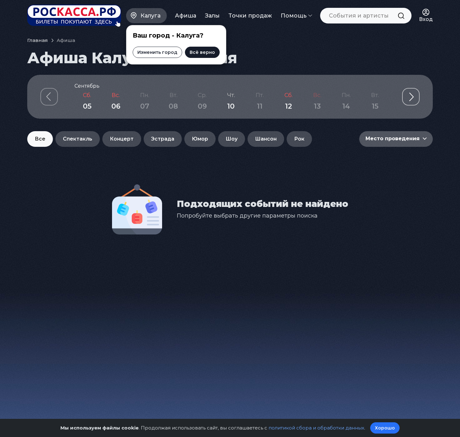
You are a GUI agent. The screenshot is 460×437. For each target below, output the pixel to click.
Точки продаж (250, 15)
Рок (299, 139)
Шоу (232, 139)
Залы (212, 15)
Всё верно (202, 52)
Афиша (185, 15)
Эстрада (162, 139)
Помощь (294, 15)
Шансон (266, 139)
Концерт (122, 139)
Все (40, 139)
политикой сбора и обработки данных (316, 428)
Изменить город (157, 52)
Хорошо (385, 428)
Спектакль (77, 139)
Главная (37, 40)
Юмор (200, 139)
